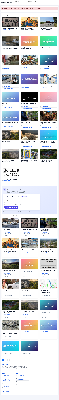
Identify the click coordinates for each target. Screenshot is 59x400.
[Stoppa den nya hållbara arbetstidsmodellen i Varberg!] (29, 26)
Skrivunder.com (5, 2)
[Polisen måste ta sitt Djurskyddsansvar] (29, 120)
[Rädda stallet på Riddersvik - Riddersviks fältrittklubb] (48, 157)
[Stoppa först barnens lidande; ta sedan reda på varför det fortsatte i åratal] (10, 44)
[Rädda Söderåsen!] (10, 138)
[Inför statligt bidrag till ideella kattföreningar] (29, 139)
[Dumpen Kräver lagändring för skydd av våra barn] (48, 63)
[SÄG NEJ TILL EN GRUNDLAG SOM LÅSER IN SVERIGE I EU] (29, 44)
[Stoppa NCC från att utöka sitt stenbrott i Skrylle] (10, 157)
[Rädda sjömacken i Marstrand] (10, 82)
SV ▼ (12, 2)
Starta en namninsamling (53, 2)
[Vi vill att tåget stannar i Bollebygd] (10, 176)
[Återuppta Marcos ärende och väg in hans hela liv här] (29, 158)
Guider (3, 373)
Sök (39, 2)
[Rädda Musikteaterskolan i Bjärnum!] (10, 119)
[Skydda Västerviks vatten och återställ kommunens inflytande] (48, 82)
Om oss (35, 2)
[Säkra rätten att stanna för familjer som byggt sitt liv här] (48, 120)
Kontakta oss (30, 2)
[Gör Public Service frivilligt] (29, 63)
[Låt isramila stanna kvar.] (10, 100)
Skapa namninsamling (12, 207)
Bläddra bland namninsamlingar (18, 2)
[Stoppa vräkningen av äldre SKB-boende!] (10, 63)
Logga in (44, 2)
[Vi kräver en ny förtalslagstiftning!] (10, 25)
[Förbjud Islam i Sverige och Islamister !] (48, 44)
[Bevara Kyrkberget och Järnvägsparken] (48, 101)
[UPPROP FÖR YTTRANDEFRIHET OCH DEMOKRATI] (29, 101)
